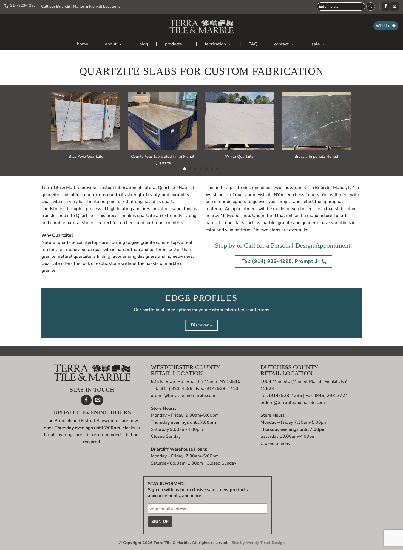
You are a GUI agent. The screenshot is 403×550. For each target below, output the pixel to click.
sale (315, 44)
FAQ (253, 44)
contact (281, 44)
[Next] (360, 115)
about (111, 44)
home (82, 44)
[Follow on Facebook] (386, 6)
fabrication (215, 44)
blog (143, 44)
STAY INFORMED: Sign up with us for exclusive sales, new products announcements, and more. (198, 490)
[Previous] (42, 115)
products (173, 44)
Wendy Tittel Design (265, 542)
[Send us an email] (394, 6)
